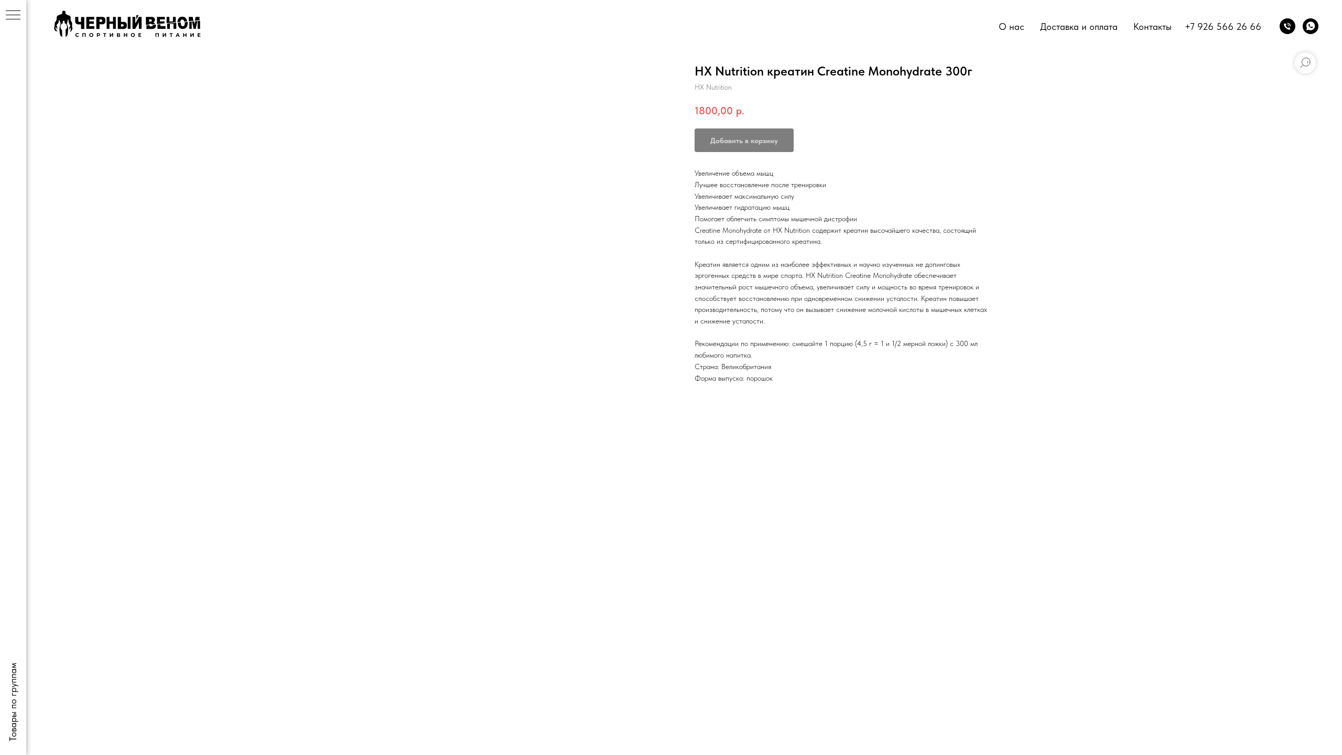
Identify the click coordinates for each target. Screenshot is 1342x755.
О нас (1011, 26)
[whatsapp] (1310, 26)
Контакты (1152, 26)
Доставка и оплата (1079, 26)
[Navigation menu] (13, 15)
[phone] (1287, 26)
